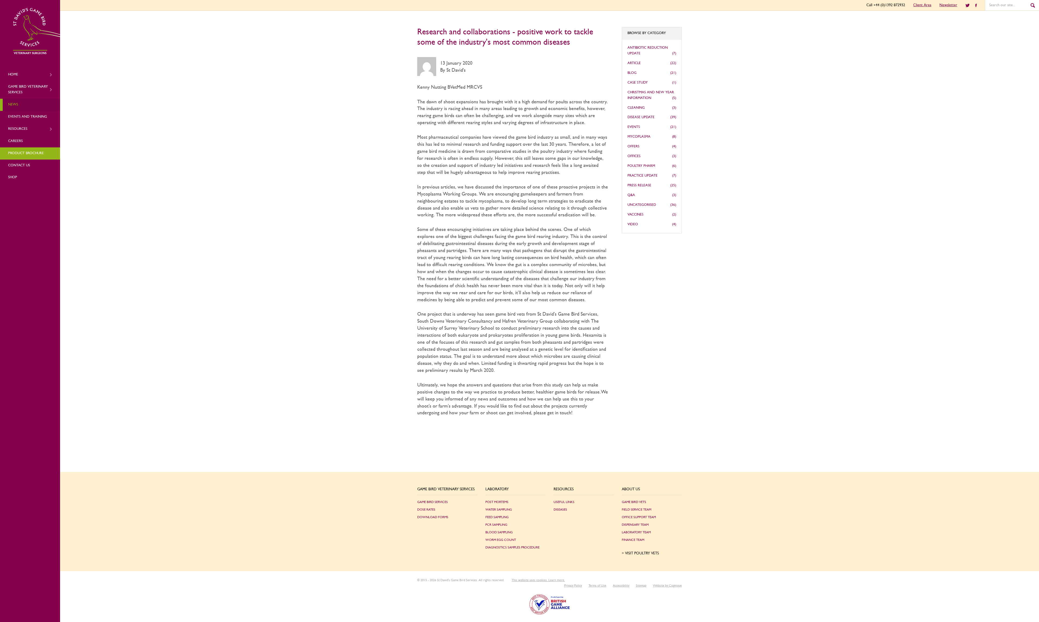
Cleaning (636, 108)
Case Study (637, 82)
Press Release (639, 185)
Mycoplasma (638, 136)
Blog (632, 73)
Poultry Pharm (641, 166)
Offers (633, 146)
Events (633, 127)
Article (634, 63)
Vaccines (635, 214)
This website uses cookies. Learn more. (538, 580)
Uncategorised (641, 205)
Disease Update (641, 117)
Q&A (631, 195)
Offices (633, 156)
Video (632, 224)
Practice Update (642, 175)
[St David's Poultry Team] (36, 53)
